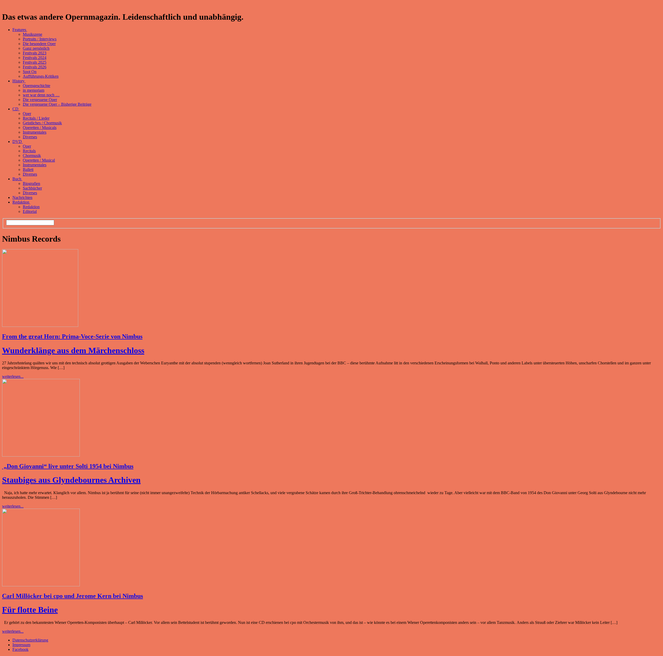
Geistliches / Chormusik (42, 123)
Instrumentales (34, 132)
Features (19, 29)
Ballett (28, 169)
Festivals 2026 (34, 67)
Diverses (30, 137)
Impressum (21, 645)
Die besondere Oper (39, 43)
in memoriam (33, 90)
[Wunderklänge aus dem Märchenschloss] (40, 325)
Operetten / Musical (39, 160)
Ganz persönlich (36, 48)
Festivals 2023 (34, 53)
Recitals (29, 151)
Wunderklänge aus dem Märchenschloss (73, 350)
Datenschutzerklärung (30, 640)
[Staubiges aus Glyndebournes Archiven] (41, 455)
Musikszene (32, 34)
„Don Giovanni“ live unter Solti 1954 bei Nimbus (67, 466)
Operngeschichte (36, 85)
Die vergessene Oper (40, 99)
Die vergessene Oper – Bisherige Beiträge (57, 104)
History (19, 81)
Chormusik (32, 155)
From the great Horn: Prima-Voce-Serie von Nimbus (72, 336)
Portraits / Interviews (39, 39)
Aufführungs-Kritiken (41, 76)
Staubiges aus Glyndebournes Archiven (71, 480)
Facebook (20, 649)
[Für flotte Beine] (41, 585)
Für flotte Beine (30, 609)
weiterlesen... (13, 376)
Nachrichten (22, 197)
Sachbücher (32, 188)
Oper (27, 113)
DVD (17, 141)
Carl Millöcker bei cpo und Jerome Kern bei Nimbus (72, 596)
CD (15, 109)
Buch (17, 179)
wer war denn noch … (41, 95)
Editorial (30, 211)
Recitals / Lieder (36, 118)
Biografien (31, 183)
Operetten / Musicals (39, 127)
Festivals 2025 (34, 62)
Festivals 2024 (34, 57)
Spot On (30, 71)
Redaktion (21, 202)
